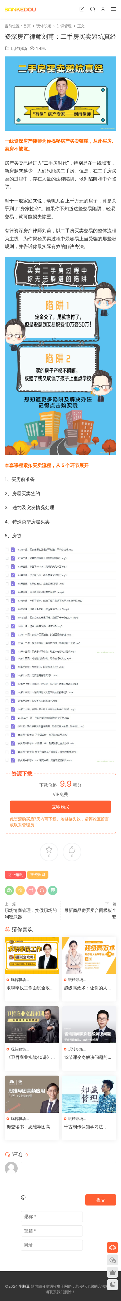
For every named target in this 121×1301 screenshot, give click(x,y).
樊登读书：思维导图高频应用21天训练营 (30, 1127)
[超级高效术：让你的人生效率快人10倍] (89, 955)
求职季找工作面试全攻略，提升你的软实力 (28, 988)
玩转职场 (19, 48)
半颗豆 (20, 9)
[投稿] (82, 9)
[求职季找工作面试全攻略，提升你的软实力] (32, 955)
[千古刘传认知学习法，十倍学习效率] (89, 1094)
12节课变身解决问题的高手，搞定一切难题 (88, 1057)
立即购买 (60, 806)
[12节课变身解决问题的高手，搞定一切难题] (89, 1024)
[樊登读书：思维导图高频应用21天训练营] (32, 1094)
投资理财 (37, 874)
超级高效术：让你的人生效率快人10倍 (88, 988)
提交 (100, 1199)
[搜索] (92, 9)
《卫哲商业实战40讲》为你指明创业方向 (31, 1057)
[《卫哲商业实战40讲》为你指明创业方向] (32, 1024)
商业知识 (15, 874)
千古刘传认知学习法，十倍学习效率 (88, 1127)
